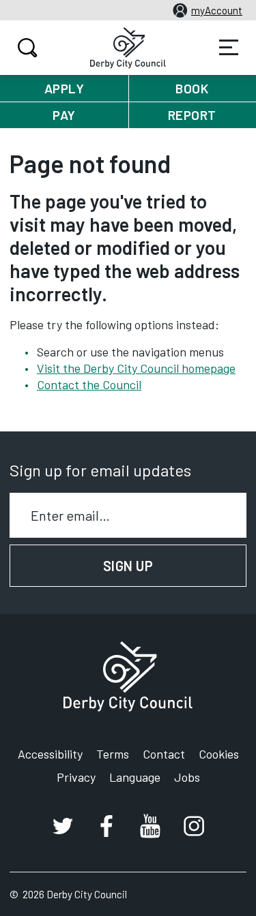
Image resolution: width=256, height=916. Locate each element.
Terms (112, 753)
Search (27, 47)
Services (228, 47)
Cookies (219, 753)
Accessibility (50, 753)
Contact (164, 753)
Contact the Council (89, 384)
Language (134, 776)
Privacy (76, 776)
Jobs (187, 776)
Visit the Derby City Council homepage (136, 368)
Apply (64, 88)
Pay (64, 115)
